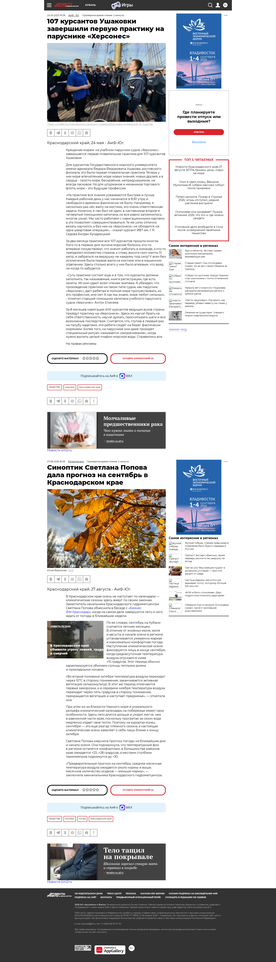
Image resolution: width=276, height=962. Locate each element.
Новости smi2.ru (59, 450)
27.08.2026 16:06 (56, 461)
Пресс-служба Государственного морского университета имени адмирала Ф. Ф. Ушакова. (100, 124)
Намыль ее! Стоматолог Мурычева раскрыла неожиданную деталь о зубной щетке (205, 290)
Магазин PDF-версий (152, 893)
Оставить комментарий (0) (138, 358)
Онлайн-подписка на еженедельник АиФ (193, 893)
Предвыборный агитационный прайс (138, 897)
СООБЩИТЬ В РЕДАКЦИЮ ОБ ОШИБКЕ (185, 897)
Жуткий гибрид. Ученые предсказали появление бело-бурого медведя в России (207, 546)
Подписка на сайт (85, 897)
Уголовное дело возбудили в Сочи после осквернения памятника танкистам (199, 230)
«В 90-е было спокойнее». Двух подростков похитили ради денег (205, 594)
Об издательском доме (89, 893)
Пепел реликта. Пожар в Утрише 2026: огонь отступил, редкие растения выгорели (199, 200)
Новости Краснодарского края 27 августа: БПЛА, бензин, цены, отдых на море (198, 170)
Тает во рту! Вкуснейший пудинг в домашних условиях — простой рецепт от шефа (205, 570)
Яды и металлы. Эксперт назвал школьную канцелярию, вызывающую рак (203, 253)
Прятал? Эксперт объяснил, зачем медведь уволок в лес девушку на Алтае (205, 558)
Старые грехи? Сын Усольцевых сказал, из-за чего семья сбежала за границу (206, 266)
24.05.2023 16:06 (56, 15)
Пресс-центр (114, 893)
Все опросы (199, 142)
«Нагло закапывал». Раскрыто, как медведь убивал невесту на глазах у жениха (206, 303)
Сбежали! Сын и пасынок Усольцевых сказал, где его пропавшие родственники (207, 607)
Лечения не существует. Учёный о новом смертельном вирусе (204, 314)
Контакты (106, 897)
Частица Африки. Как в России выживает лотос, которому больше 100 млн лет (205, 583)
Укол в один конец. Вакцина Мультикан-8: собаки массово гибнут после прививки (198, 185)
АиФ (71, 570)
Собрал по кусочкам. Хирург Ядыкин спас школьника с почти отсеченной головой (206, 278)
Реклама (131, 893)
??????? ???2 (178, 330)
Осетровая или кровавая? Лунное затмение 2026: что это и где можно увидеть (199, 215)
